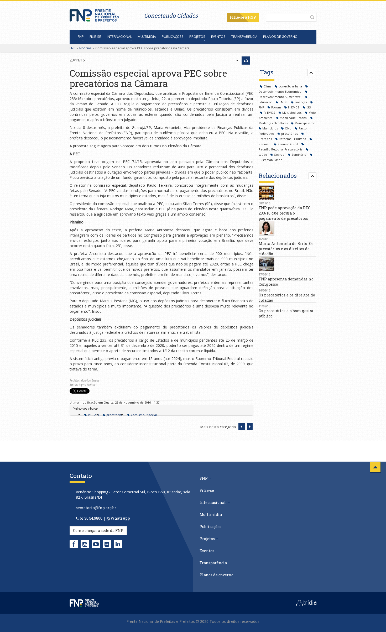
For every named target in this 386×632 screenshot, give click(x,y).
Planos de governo (280, 36)
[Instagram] (84, 544)
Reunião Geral (288, 144)
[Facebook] (73, 544)
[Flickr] (107, 544)
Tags (266, 72)
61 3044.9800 (91, 518)
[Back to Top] (375, 467)
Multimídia (147, 36)
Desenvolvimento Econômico (280, 91)
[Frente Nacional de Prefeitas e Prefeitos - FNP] (84, 602)
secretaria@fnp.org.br (96, 507)
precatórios (114, 415)
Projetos (197, 36)
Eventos (218, 36)
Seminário (299, 154)
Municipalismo (305, 123)
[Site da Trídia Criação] (306, 602)
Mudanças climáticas (273, 123)
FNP (81, 36)
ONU (288, 128)
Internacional (119, 36)
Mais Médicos (292, 112)
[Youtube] (96, 544)
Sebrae (279, 154)
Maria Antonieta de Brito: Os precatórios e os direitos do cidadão (286, 249)
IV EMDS (270, 112)
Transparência (244, 36)
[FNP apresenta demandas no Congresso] (287, 264)
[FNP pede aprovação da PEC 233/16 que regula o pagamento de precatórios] (287, 192)
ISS (308, 107)
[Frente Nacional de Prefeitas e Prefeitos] (94, 14)
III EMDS (294, 107)
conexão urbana (291, 86)
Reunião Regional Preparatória (281, 149)
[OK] (312, 17)
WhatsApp (120, 518)
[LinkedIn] (118, 544)
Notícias (85, 48)
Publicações (173, 36)
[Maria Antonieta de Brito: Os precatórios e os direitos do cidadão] (287, 228)
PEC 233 (93, 415)
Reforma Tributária (293, 139)
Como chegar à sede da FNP (98, 530)
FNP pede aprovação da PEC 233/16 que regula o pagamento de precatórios (284, 213)
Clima (268, 86)
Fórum (276, 107)
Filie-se (237, 17)
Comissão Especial (144, 415)
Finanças (301, 102)
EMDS (283, 102)
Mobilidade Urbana (293, 118)
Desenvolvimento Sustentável (280, 97)
